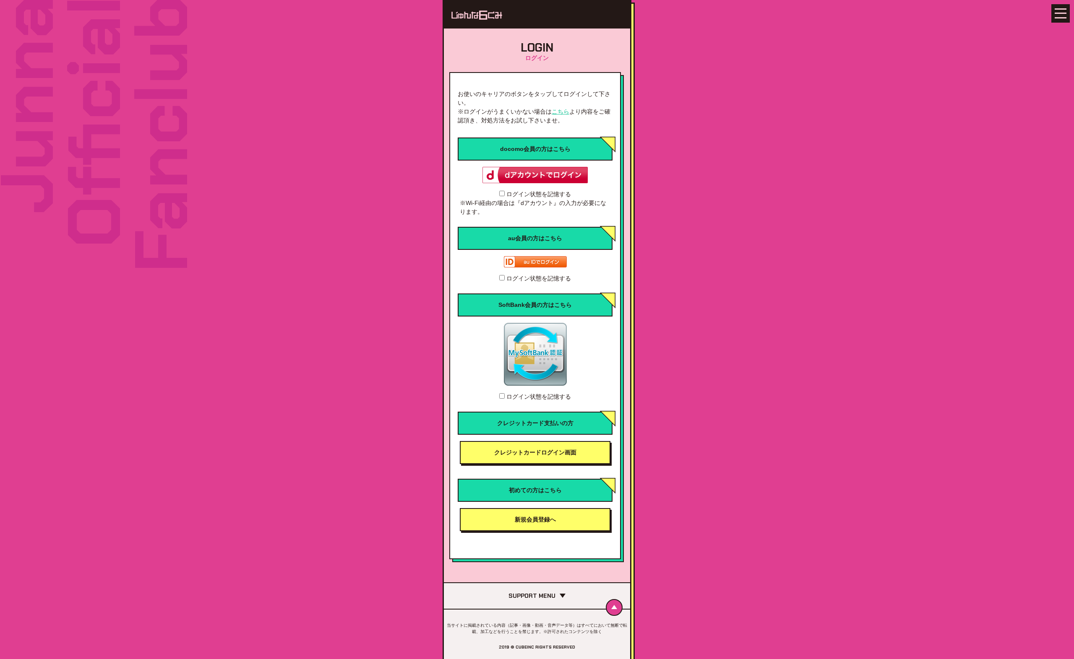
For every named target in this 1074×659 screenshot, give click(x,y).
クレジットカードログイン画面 (535, 452)
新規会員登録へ (535, 519)
